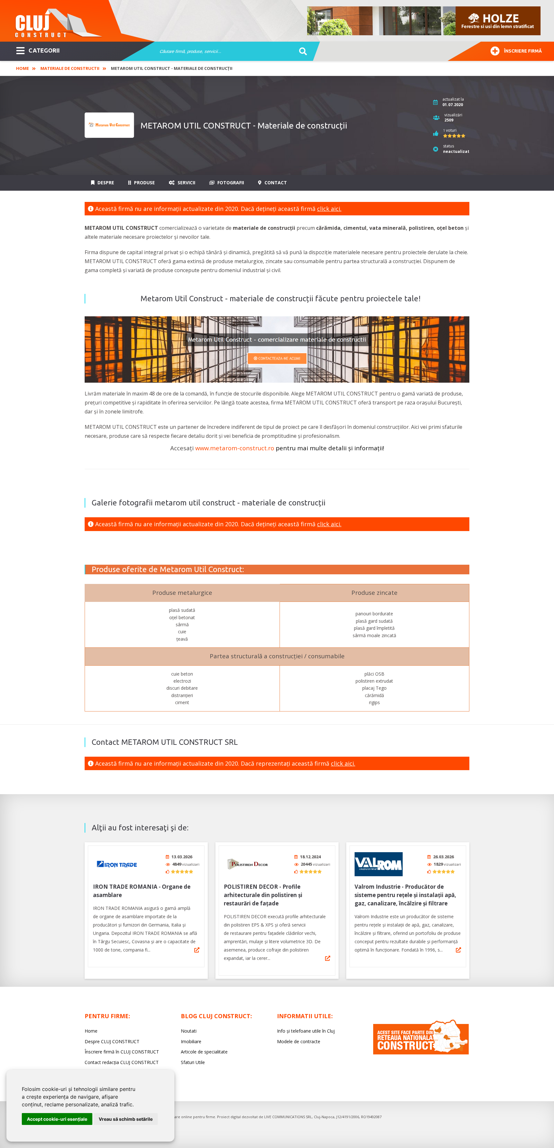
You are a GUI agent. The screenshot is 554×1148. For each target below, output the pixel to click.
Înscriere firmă (523, 51)
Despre (105, 182)
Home (22, 68)
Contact (275, 182)
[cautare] (301, 51)
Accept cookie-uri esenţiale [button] (57, 1119)
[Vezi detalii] (196, 950)
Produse (144, 182)
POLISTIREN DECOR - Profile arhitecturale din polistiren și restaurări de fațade (263, 895)
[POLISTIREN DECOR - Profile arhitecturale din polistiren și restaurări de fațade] (248, 864)
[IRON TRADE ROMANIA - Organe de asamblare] (117, 864)
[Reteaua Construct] (421, 1053)
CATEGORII (44, 50)
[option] (424, 20)
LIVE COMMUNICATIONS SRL (288, 1116)
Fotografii (230, 182)
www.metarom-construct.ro (234, 448)
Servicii (185, 182)
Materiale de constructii (69, 68)
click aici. (329, 208)
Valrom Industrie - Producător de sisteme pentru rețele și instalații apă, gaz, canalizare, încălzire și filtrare (405, 895)
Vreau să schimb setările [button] (126, 1119)
